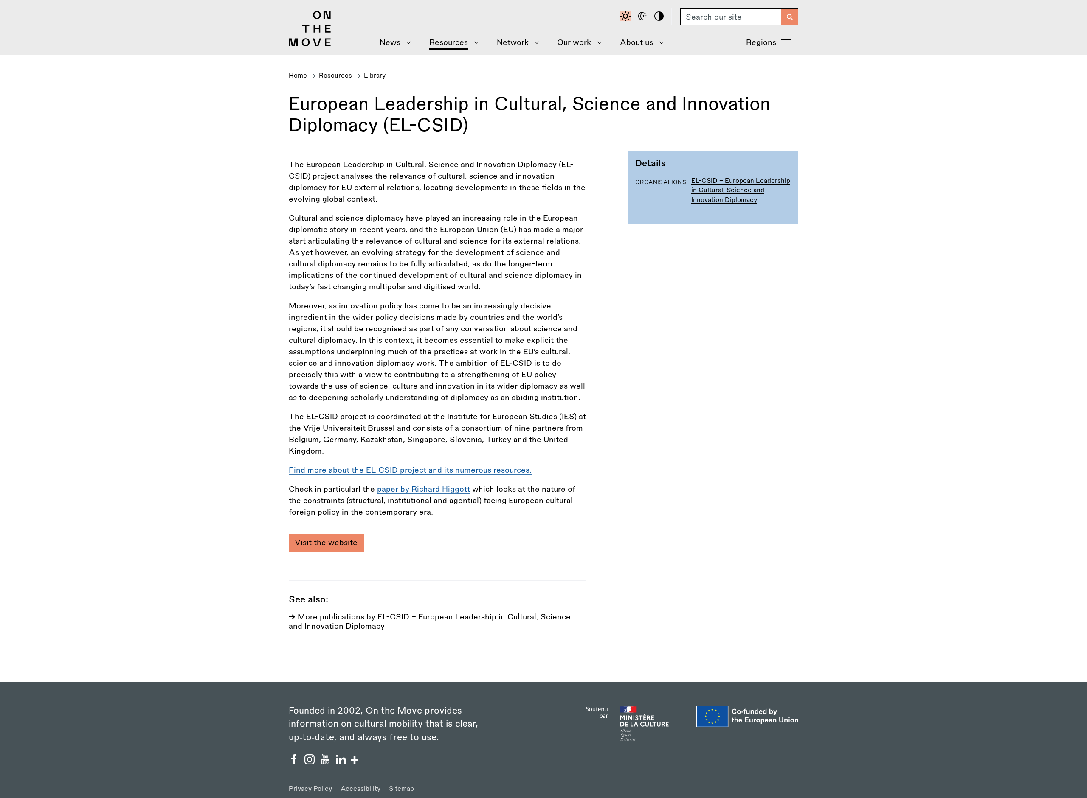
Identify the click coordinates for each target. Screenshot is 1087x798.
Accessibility (360, 789)
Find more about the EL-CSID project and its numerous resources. (410, 470)
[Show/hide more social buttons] (354, 761)
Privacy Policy (310, 789)
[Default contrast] (627, 16)
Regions (761, 42)
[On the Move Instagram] (310, 762)
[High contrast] (660, 16)
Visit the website (326, 542)
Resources (335, 76)
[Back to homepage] (310, 44)
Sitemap (401, 789)
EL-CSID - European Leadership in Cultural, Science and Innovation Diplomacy (740, 190)
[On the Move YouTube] (326, 762)
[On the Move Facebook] (295, 762)
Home (298, 76)
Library (375, 76)
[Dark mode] (644, 16)
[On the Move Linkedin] (342, 762)
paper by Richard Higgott (423, 489)
